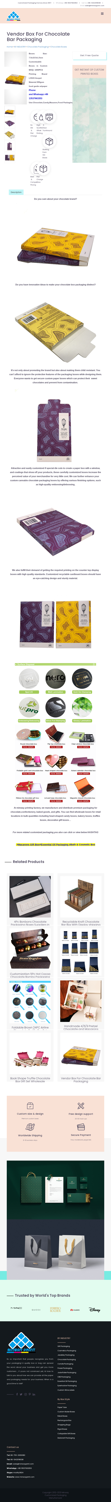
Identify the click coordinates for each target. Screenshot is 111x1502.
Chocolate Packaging (37, 46)
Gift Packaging (64, 1346)
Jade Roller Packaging (67, 1372)
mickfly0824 (15, 1472)
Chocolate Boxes (58, 46)
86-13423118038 (15, 1459)
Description (16, 192)
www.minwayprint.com (20, 1477)
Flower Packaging (65, 1368)
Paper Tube (62, 1407)
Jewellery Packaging (66, 1355)
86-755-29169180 (16, 1455)
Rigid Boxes (62, 1429)
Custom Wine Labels (66, 1390)
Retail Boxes (62, 1416)
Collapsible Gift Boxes (66, 1433)
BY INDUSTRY (19, 46)
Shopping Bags (64, 1425)
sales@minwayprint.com (94, 5)
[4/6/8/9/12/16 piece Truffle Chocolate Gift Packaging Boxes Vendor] (81, 951)
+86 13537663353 (70, 3)
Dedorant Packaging (66, 1438)
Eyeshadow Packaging (67, 1385)
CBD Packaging (64, 1377)
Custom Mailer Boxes (66, 1411)
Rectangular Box (64, 1420)
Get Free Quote (89, 55)
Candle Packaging (65, 1364)
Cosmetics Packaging (67, 1350)
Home (10, 46)
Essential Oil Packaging (67, 1381)
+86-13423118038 (94, 3)
